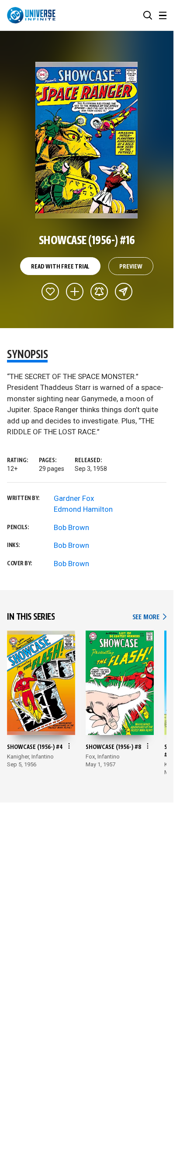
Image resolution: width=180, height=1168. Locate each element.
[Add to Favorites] (50, 291)
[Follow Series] (99, 291)
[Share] (123, 291)
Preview (130, 267)
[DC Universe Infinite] (31, 15)
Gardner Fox (74, 498)
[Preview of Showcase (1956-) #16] (86, 140)
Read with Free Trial (60, 267)
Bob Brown (71, 527)
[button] (147, 15)
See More (149, 617)
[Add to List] (74, 291)
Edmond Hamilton (83, 509)
